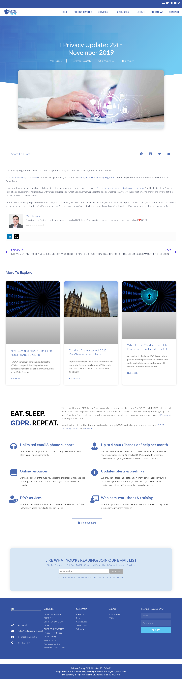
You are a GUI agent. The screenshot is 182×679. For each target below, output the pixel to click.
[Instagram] (179, 3)
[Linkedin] (9, 236)
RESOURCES (122, 12)
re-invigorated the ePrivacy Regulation (96, 177)
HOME (64, 12)
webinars (87, 428)
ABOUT (141, 12)
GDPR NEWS (157, 12)
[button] (141, 154)
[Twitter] (167, 3)
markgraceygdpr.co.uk (35, 225)
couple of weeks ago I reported (23, 177)
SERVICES (103, 12)
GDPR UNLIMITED (83, 12)
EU (112, 60)
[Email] (163, 3)
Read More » (16, 379)
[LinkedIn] (171, 3)
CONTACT (174, 12)
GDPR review (163, 415)
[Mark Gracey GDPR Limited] (11, 12)
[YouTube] (175, 3)
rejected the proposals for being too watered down (119, 188)
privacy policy (119, 577)
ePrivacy (106, 60)
